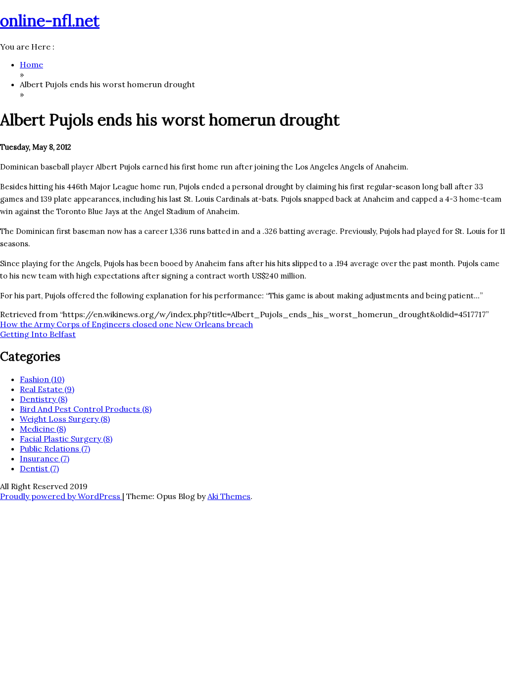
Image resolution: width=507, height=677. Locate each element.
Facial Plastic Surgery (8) (66, 439)
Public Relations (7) (55, 448)
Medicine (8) (43, 429)
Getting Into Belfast (38, 334)
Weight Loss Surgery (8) (65, 419)
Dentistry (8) (43, 399)
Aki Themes (229, 496)
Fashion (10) (42, 379)
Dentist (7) (39, 468)
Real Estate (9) (47, 389)
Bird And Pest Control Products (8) (86, 409)
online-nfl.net (50, 20)
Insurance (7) (44, 458)
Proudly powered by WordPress (61, 496)
